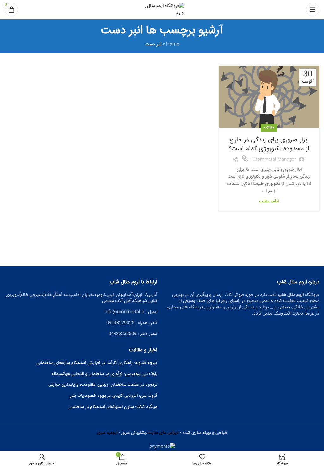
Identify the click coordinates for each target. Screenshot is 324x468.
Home (172, 44)
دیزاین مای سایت (163, 432)
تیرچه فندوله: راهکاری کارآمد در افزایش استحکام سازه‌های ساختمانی (96, 363)
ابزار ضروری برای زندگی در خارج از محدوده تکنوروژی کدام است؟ (268, 144)
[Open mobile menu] (312, 9)
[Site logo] (162, 9)
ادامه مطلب (269, 201)
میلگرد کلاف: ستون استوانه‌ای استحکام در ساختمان (112, 407)
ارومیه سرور (107, 432)
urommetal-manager (274, 159)
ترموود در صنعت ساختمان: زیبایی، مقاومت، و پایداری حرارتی (102, 385)
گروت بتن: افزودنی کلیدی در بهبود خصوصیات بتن (113, 396)
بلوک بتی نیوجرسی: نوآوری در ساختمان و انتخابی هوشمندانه (104, 374)
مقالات (269, 128)
